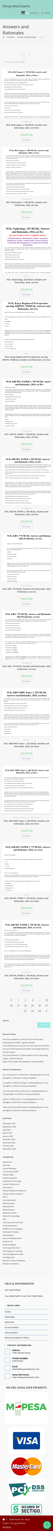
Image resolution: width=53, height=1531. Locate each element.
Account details (12, 1327)
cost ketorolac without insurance (16, 1091)
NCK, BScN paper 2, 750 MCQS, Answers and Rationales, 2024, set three (26, 126)
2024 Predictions (26, 585)
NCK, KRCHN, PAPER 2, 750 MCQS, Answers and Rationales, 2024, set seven (26, 977)
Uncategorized (27, 121)
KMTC (5, 1197)
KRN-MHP (26, 740)
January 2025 (8, 1136)
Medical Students (10, 1213)
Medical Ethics (8, 1206)
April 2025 (7, 1130)
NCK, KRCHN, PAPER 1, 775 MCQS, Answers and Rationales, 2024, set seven (26, 899)
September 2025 (9, 1126)
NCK (39, 817)
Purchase (26, 140)
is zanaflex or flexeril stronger (14, 1083)
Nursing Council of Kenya (13, 1222)
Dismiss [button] (7, 1527)
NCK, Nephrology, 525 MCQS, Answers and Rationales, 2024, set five (26, 281)
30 (39, 1005)
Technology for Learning (12, 1251)
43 (39, 1011)
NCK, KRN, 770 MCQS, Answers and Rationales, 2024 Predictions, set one (26, 590)
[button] (47, 1525)
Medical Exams (9, 1210)
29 (32, 1005)
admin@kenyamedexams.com (25, 1369)
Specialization (8, 1235)
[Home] (3, 37)
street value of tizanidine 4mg (14, 1107)
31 (46, 1005)
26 (11, 1005)
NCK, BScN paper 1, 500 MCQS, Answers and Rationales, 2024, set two (26, 203)
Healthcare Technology (12, 1181)
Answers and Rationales (21, 817)
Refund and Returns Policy (17, 1337)
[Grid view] (23, 55)
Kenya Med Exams (16, 6)
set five (26, 276)
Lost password (11, 1332)
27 (18, 1005)
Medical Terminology (11, 1216)
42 (32, 1011)
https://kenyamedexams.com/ (25, 1377)
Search (6, 1020)
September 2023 (9, 1149)
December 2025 (9, 1123)
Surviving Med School (11, 1248)
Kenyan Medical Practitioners (14, 1190)
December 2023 (9, 1142)
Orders (8, 1311)
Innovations (8, 1187)
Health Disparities (10, 1178)
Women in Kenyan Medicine (14, 1260)
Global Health (8, 1174)
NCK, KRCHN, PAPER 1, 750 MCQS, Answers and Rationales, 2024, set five (26, 435)
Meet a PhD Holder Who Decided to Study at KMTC (23, 1061)
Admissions (7, 1162)
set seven (26, 895)
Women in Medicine (11, 1263)
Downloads (10, 1317)
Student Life (8, 1241)
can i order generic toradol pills (15, 1074)
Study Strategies (9, 1244)
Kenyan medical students (13, 1194)
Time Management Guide (13, 1254)
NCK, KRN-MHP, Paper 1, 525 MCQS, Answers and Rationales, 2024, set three (26, 745)
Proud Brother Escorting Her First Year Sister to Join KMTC (26, 1045)
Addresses (9, 1322)
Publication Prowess (11, 1232)
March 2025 (7, 1133)
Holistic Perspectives (11, 1184)
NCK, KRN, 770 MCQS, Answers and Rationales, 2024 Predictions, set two (26, 667)
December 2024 (9, 1139)
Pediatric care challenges (12, 1229)
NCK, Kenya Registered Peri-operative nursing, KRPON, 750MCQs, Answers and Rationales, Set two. (26, 358)
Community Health (10, 1171)
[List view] (29, 55)
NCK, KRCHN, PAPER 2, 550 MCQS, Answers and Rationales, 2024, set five (26, 513)
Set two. (26, 353)
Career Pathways (9, 1168)
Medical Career (9, 1203)
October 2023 (8, 1146)
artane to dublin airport (12, 1099)
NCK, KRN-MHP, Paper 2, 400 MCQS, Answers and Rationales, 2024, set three (26, 822)
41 (25, 1011)
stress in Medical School (12, 1238)
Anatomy (6, 1165)
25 (46, 1000)
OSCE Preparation (10, 1225)
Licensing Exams (9, 1200)
